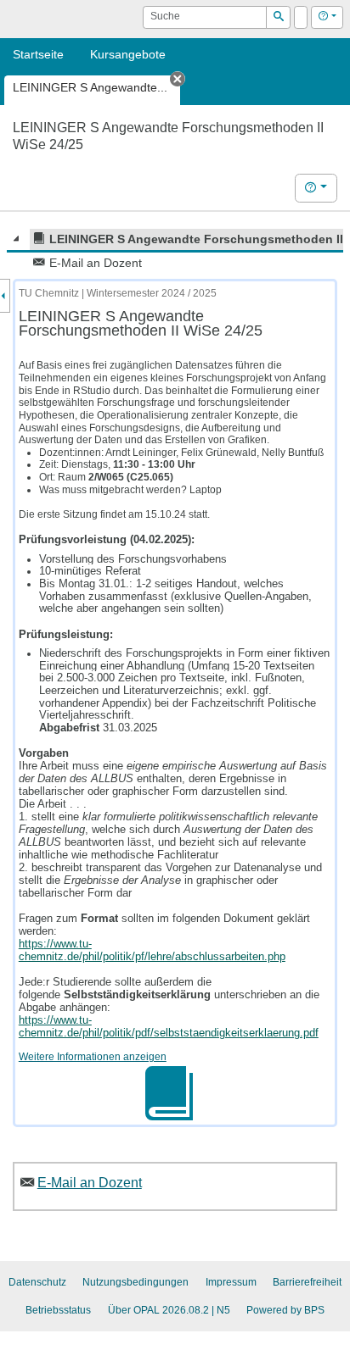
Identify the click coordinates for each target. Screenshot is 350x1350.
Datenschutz (37, 1282)
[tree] (175, 251)
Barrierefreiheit (307, 1282)
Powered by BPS (285, 1310)
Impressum (231, 1282)
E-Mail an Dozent (89, 1182)
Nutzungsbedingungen (135, 1282)
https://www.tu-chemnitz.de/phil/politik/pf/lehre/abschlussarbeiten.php (152, 950)
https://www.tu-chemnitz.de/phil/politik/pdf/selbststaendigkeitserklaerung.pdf (169, 1026)
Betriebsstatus (58, 1310)
